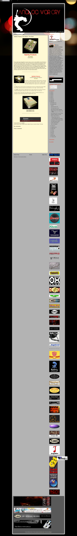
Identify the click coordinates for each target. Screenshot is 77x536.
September (53, 127)
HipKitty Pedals (24, 124)
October (52, 125)
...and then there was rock (55, 117)
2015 (51, 94)
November (53, 104)
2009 (51, 101)
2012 (51, 97)
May (52, 132)
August (52, 128)
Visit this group (60, 81)
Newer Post (16, 154)
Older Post (44, 154)
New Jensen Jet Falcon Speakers (56, 109)
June (52, 131)
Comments (52, 87)
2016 (51, 93)
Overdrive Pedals (36, 124)
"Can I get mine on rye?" (55, 108)
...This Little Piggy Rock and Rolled (57, 118)
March (52, 135)
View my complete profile (53, 74)
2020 (51, 92)
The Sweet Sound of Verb (55, 121)
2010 (51, 100)
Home (30, 154)
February (52, 136)
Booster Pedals (19, 124)
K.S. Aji (52, 105)
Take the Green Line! (54, 106)
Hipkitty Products (30, 124)
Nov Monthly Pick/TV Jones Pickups (57, 113)
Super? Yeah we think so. (55, 115)
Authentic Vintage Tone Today (56, 114)
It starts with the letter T (55, 122)
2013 (51, 96)
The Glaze (41, 124)
